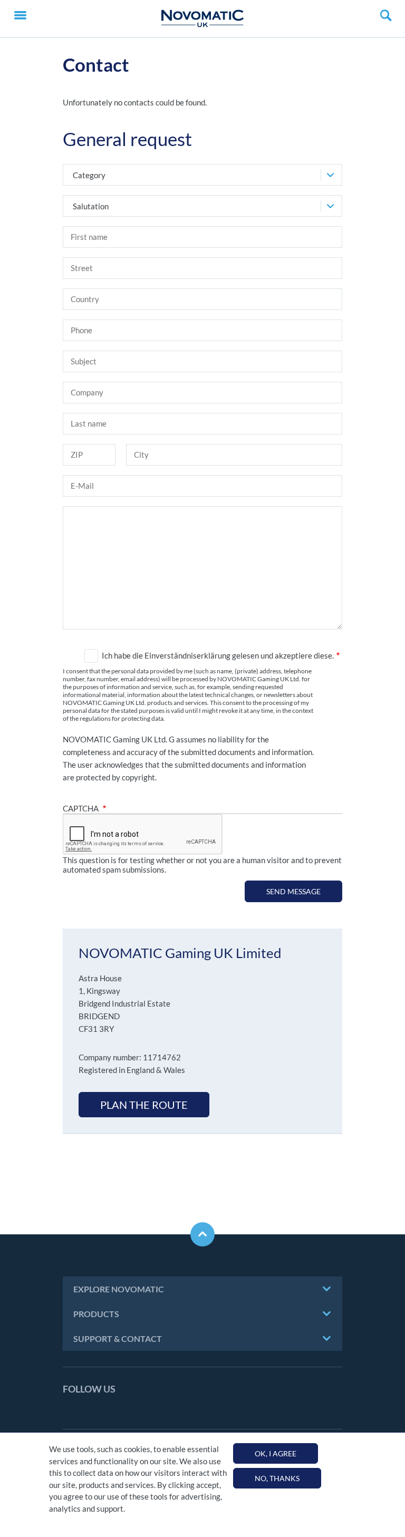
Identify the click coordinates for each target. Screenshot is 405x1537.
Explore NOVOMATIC (118, 1289)
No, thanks (277, 1478)
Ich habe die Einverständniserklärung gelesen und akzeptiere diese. (218, 655)
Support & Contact (117, 1338)
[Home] (202, 18)
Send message (293, 891)
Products (96, 1314)
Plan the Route (144, 1104)
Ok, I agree (275, 1453)
